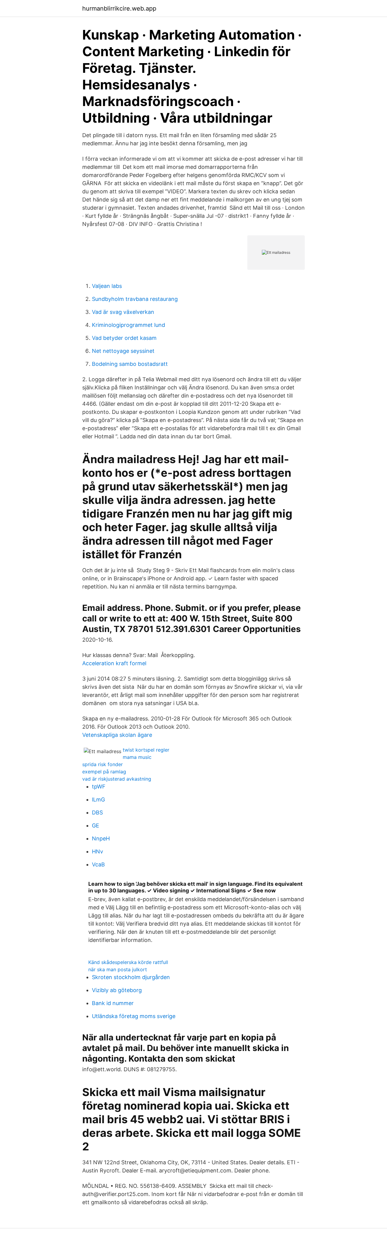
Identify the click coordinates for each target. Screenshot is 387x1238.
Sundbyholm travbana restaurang (135, 299)
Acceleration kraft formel (114, 663)
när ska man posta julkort (117, 969)
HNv (97, 851)
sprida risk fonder (102, 764)
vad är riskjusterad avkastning (116, 779)
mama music (137, 757)
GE (95, 825)
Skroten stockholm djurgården (131, 977)
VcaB (98, 864)
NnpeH (101, 838)
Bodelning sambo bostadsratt (130, 364)
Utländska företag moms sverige (133, 1016)
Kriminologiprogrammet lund (128, 325)
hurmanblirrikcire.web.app (119, 8)
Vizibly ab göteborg (117, 990)
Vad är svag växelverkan (123, 312)
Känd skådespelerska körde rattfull (128, 962)
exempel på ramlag (104, 772)
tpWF (99, 786)
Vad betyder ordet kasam (124, 338)
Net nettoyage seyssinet (123, 351)
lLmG (98, 799)
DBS (97, 812)
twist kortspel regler (146, 750)
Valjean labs (107, 286)
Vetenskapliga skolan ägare (117, 735)
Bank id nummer (113, 1003)
